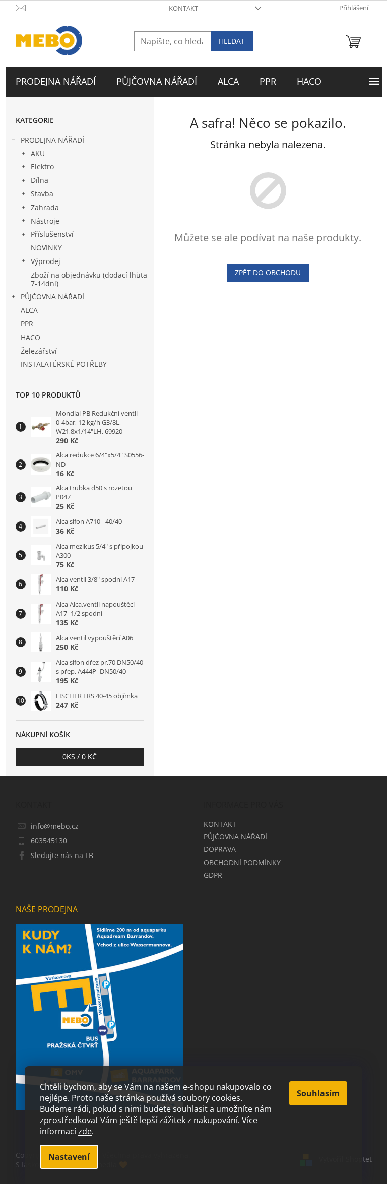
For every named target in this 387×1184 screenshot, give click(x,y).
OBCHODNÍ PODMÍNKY (242, 862)
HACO (30, 337)
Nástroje (45, 221)
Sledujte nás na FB (62, 855)
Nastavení (69, 1156)
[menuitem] (56, 81)
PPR (27, 323)
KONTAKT (183, 8)
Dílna (39, 180)
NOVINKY (46, 247)
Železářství (39, 351)
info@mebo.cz (55, 826)
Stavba (42, 194)
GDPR (213, 875)
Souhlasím (318, 1093)
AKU (38, 153)
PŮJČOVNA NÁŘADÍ (52, 296)
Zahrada (45, 207)
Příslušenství (52, 234)
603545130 (49, 840)
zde (85, 1131)
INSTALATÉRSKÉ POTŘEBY (64, 364)
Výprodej (45, 261)
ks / (79, 756)
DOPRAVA (220, 849)
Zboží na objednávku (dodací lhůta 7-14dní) (89, 279)
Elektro (42, 166)
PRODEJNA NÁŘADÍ (52, 140)
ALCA (29, 310)
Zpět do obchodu (268, 272)
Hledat (232, 41)
